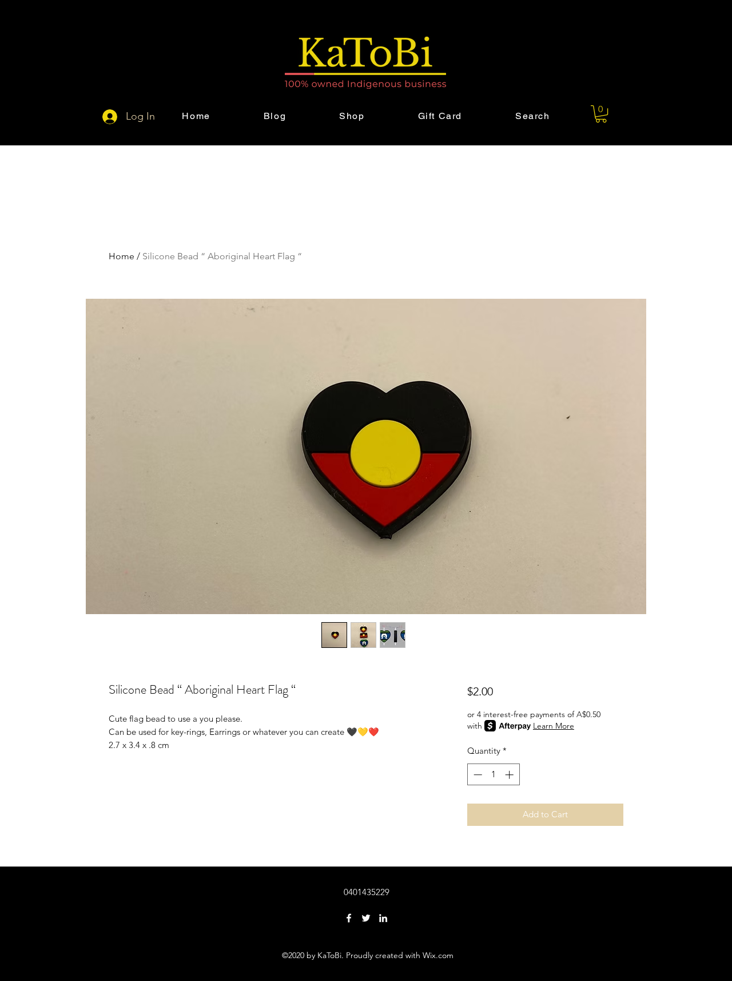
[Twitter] (366, 918)
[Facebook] (349, 918)
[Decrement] (476, 774)
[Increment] (510, 774)
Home (121, 256)
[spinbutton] (493, 774)
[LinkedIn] (383, 918)
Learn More (553, 726)
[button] (601, 113)
